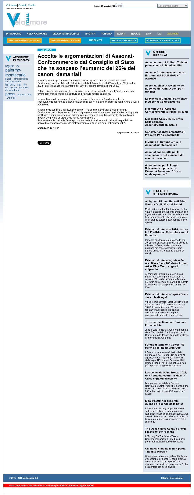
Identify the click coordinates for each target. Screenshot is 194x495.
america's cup (21, 79)
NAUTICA (90, 33)
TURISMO (106, 33)
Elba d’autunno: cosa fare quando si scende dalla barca (164, 402)
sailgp (8, 79)
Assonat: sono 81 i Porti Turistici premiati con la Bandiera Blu (166, 64)
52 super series (13, 81)
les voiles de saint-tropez (17, 89)
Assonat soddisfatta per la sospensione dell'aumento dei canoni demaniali (164, 155)
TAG (159, 33)
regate (9, 66)
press (10, 94)
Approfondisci (86, 485)
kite (29, 94)
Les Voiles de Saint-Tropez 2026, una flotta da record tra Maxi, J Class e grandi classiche (166, 375)
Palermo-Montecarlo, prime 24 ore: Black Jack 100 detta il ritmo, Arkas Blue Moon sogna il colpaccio (166, 265)
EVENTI (121, 33)
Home (165, 478)
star (19, 84)
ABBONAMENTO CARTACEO (24, 40)
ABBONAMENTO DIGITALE (65, 40)
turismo (10, 84)
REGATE (135, 33)
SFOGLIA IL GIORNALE (123, 40)
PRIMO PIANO (13, 33)
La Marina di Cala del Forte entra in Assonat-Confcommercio (166, 100)
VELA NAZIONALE (37, 33)
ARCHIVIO (172, 33)
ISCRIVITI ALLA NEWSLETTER (162, 40)
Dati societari (176, 478)
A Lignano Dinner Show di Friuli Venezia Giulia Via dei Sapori (165, 203)
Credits (31, 5)
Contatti (22, 5)
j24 (17, 66)
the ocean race (16, 86)
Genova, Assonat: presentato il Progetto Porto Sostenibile (165, 133)
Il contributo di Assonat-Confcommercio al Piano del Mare (167, 110)
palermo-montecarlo (15, 72)
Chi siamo (11, 5)
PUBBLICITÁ (95, 40)
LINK (148, 33)
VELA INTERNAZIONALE (66, 33)
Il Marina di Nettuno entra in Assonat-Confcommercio (163, 143)
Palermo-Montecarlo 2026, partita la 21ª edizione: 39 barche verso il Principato (167, 232)
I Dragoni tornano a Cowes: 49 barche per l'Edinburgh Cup (164, 346)
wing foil (11, 98)
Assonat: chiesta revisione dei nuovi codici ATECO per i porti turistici (165, 88)
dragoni (22, 94)
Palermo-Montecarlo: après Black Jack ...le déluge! (166, 296)
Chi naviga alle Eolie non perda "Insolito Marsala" (165, 450)
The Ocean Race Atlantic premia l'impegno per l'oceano (165, 430)
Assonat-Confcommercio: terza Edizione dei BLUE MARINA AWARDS (165, 75)
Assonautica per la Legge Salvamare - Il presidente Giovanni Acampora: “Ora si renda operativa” (163, 169)
